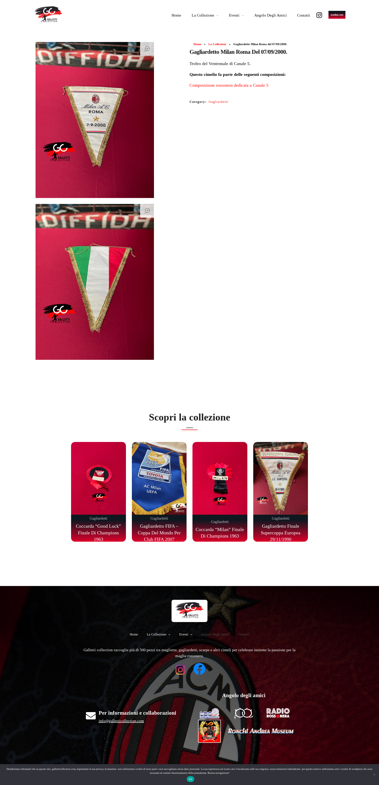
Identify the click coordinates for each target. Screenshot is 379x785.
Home (197, 44)
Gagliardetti (218, 102)
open (147, 49)
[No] (374, 775)
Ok (190, 779)
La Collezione (217, 44)
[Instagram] (319, 15)
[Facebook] (199, 669)
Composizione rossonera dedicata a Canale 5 (229, 85)
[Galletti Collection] (48, 14)
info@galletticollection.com (121, 721)
